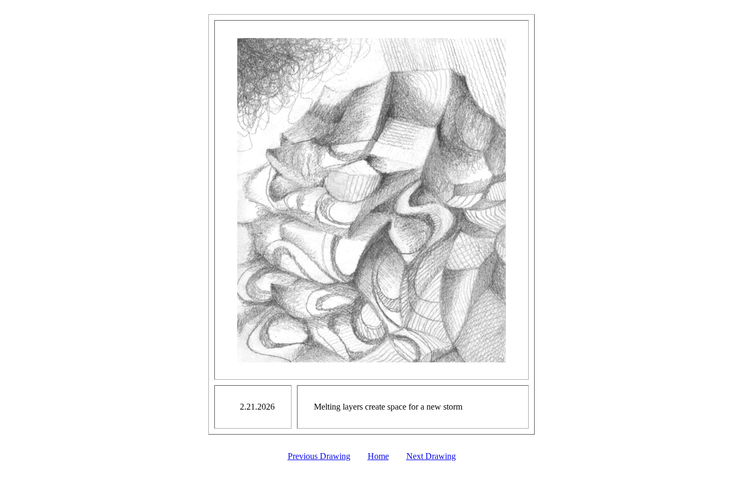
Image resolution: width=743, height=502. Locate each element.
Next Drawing (431, 456)
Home (378, 456)
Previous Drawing (319, 456)
